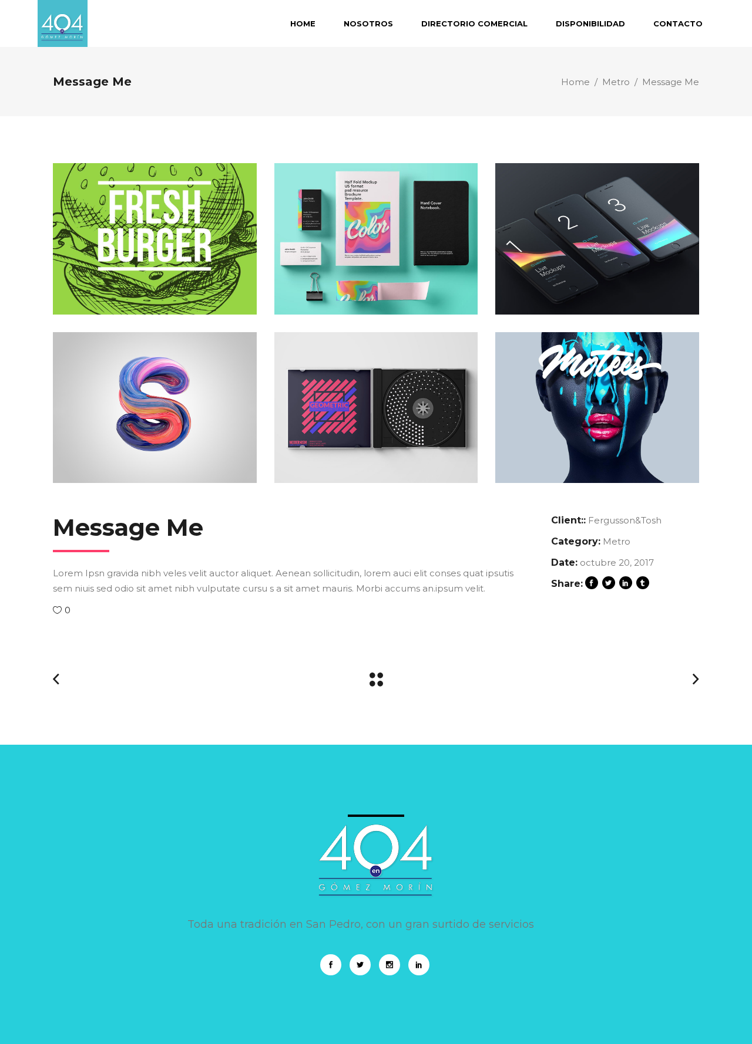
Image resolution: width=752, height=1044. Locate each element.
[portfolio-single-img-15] (597, 239)
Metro (616, 81)
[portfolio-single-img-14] (155, 408)
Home (575, 81)
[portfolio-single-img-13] (597, 408)
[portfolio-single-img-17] (155, 239)
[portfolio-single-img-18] (376, 408)
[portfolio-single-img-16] (376, 239)
